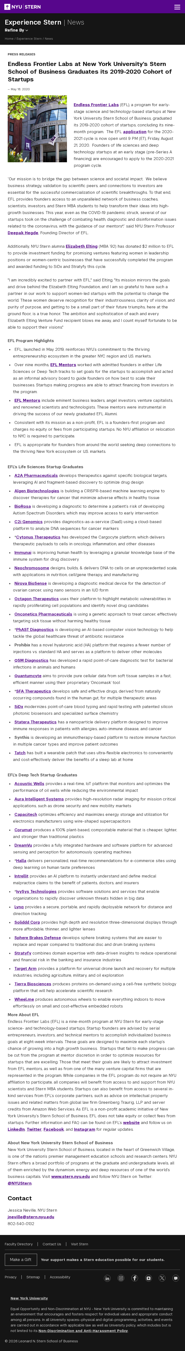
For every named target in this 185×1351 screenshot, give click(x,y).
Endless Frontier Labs (96, 104)
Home (9, 39)
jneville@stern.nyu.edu (31, 1217)
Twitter (34, 1129)
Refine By (15, 30)
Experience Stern (34, 22)
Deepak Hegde (23, 232)
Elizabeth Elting (82, 246)
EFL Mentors (63, 364)
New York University (29, 1298)
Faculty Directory (19, 1244)
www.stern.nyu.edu (70, 1176)
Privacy (11, 1277)
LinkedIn (16, 1129)
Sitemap (33, 1277)
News (75, 22)
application (134, 131)
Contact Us (52, 1244)
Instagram (84, 1129)
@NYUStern (20, 1183)
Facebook (54, 1129)
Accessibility (60, 1277)
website (131, 1122)
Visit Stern (79, 1244)
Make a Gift (20, 1259)
